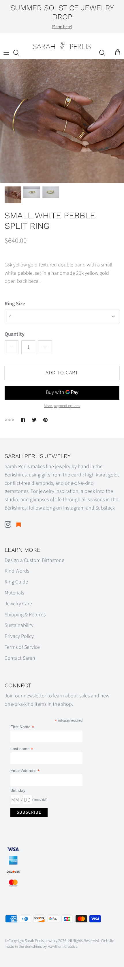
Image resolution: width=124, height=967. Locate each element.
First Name (22, 727)
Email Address (25, 770)
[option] (62, 121)
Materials (14, 592)
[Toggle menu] (6, 52)
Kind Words (17, 571)
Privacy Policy (19, 636)
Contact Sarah (20, 658)
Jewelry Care (18, 603)
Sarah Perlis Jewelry (41, 941)
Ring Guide (16, 581)
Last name (21, 749)
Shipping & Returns (25, 614)
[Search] (19, 52)
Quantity (15, 334)
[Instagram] (8, 524)
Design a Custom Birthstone (34, 560)
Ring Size (15, 303)
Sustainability (19, 625)
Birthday (17, 790)
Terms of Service (22, 647)
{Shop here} (62, 27)
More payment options (62, 406)
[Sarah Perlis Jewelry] (62, 46)
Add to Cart (62, 372)
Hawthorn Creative (63, 946)
